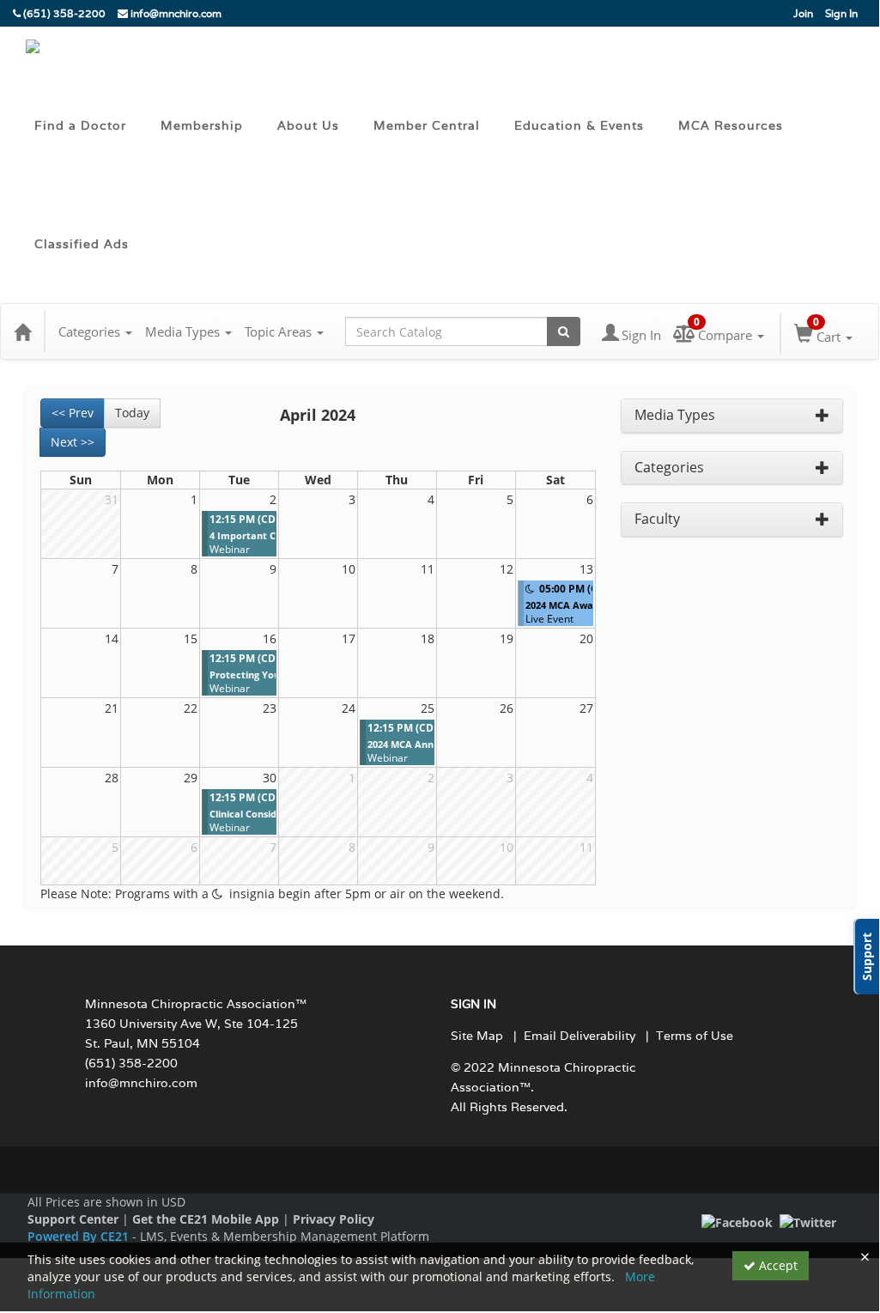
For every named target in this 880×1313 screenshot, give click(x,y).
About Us (308, 125)
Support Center (72, 1219)
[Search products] (563, 331)
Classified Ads (81, 244)
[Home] (22, 331)
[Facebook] (737, 1221)
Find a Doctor (80, 125)
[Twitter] (808, 1221)
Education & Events (579, 125)
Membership (202, 125)
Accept (777, 1265)
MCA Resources (730, 125)
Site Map (477, 1035)
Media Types (184, 331)
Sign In (841, 13)
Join (803, 13)
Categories (91, 331)
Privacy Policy (333, 1219)
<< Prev (73, 412)
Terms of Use (694, 1035)
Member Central (426, 125)
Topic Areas (280, 331)
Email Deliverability (579, 1035)
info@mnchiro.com (175, 13)
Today (132, 412)
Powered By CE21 (79, 1236)
